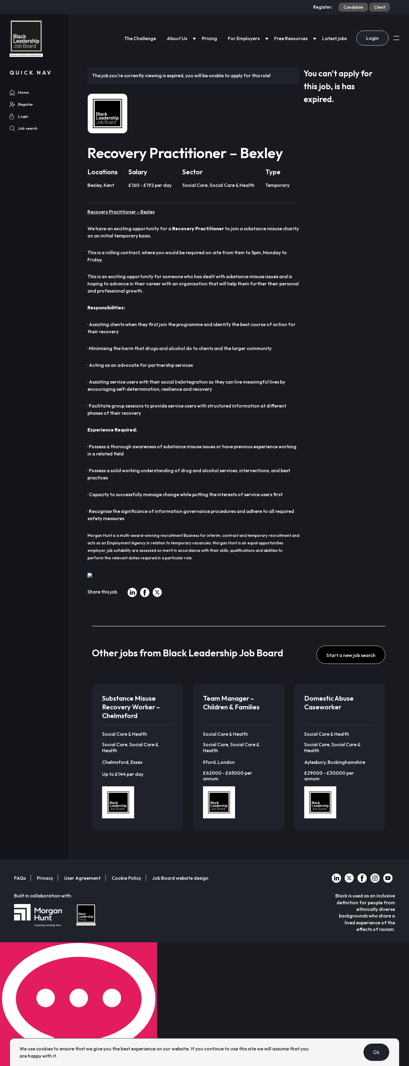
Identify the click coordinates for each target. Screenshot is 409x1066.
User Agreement (82, 878)
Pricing (209, 38)
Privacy (45, 878)
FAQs (20, 878)
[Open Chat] (78, 1004)
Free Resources (290, 38)
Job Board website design (180, 878)
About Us (177, 38)
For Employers (244, 38)
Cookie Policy (126, 878)
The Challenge (140, 38)
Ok (376, 1052)
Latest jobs (334, 38)
